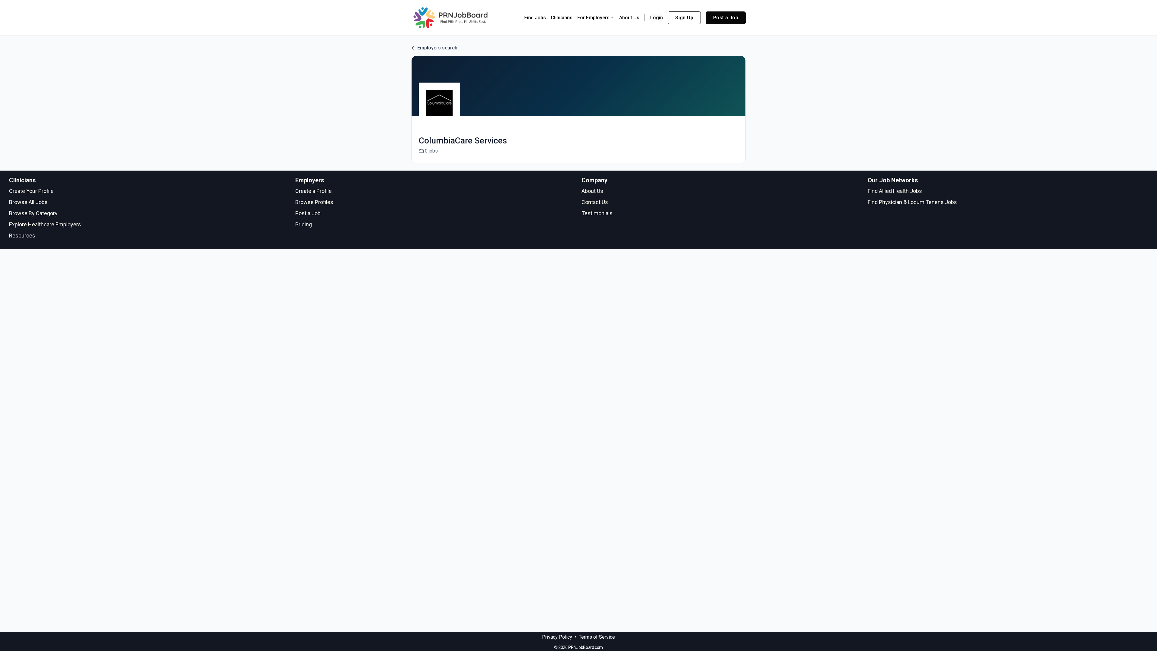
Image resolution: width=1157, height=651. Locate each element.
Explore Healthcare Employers (45, 224)
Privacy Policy (557, 637)
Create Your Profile (31, 191)
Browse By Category (33, 213)
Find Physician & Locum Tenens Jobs (912, 202)
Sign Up (684, 17)
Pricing (303, 224)
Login (656, 17)
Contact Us (595, 202)
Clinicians (561, 17)
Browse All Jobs (28, 202)
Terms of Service (597, 637)
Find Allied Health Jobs (895, 191)
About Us (629, 17)
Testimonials (597, 213)
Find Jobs (535, 17)
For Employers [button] (593, 17)
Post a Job (725, 17)
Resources (22, 235)
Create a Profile (313, 191)
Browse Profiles (314, 202)
